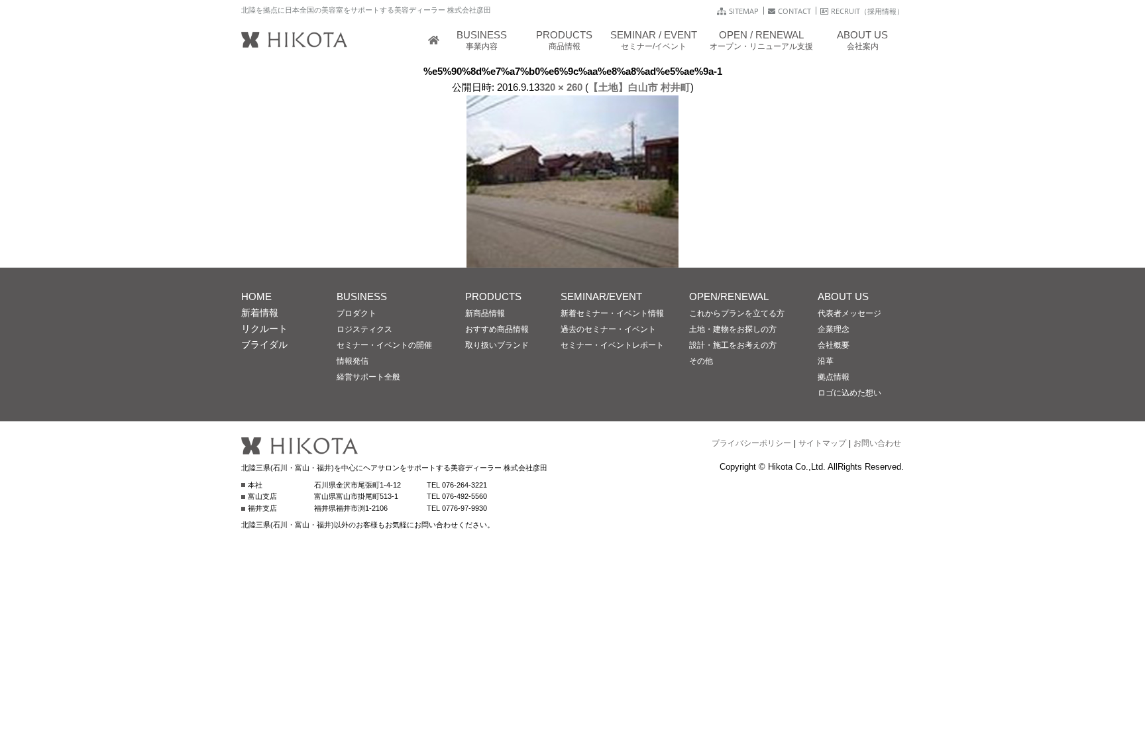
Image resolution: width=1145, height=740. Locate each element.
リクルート (264, 328)
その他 (701, 361)
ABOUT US (843, 296)
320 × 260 (560, 87)
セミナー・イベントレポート (612, 345)
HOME (256, 296)
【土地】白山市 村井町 (639, 87)
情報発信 (352, 361)
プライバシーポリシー (751, 443)
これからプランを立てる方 (737, 313)
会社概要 (833, 345)
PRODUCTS (493, 296)
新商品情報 (485, 313)
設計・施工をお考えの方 (733, 345)
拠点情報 (833, 377)
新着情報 (259, 312)
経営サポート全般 (368, 377)
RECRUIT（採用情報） (867, 11)
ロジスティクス (364, 329)
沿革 (826, 361)
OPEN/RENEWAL (729, 296)
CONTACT (794, 11)
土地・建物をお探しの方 (733, 329)
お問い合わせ (877, 443)
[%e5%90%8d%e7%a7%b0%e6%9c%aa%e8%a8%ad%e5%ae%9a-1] (572, 259)
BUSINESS (362, 296)
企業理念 (833, 329)
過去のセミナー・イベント (608, 329)
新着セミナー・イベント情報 (612, 313)
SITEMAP (744, 11)
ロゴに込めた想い (849, 392)
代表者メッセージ (849, 313)
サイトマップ (822, 443)
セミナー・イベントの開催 (384, 345)
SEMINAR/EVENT (601, 296)
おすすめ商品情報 (497, 329)
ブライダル (264, 344)
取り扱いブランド (497, 345)
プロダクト (356, 313)
